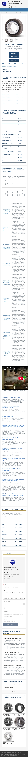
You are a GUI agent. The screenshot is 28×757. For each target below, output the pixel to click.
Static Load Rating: (7, 154)
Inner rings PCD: (6, 137)
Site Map (14, 752)
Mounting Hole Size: (7, 143)
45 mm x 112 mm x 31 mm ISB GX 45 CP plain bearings (6, 282)
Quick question (7, 601)
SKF (3, 524)
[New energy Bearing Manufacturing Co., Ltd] (4, 3)
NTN (3, 528)
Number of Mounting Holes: (9, 134)
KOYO (3, 538)
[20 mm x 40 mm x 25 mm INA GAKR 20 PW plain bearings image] (14, 27)
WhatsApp (14, 56)
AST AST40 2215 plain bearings (6, 229)
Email (5, 584)
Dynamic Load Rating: (8, 151)
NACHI (4, 542)
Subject (5, 596)
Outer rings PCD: (6, 140)
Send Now (10, 624)
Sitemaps (19, 752)
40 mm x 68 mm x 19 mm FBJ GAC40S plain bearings (6, 353)
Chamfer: (4, 128)
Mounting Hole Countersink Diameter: (9, 147)
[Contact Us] (24, 378)
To (4, 590)
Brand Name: (5, 94)
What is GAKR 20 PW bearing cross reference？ (14, 49)
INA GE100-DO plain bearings (6, 264)
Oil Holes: (4, 131)
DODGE (4, 545)
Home (2, 12)
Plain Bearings (12, 12)
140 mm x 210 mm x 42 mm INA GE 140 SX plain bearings (6, 246)
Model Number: (6, 97)
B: (2, 125)
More (13, 691)
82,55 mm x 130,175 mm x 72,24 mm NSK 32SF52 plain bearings (6, 335)
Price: (3, 103)
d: (2, 118)
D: (2, 122)
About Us (3, 752)
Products (6, 12)
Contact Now (14, 53)
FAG (3, 531)
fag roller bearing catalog (12, 665)
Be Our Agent (14, 60)
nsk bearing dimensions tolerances (13, 638)
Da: (3, 160)
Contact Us (9, 752)
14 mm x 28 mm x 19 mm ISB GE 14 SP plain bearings (6, 211)
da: (2, 157)
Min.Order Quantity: (7, 100)
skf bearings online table (12, 652)
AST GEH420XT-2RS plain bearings (6, 300)
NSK (3, 521)
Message (5, 611)
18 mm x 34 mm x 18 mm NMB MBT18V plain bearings (6, 317)
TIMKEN (4, 535)
